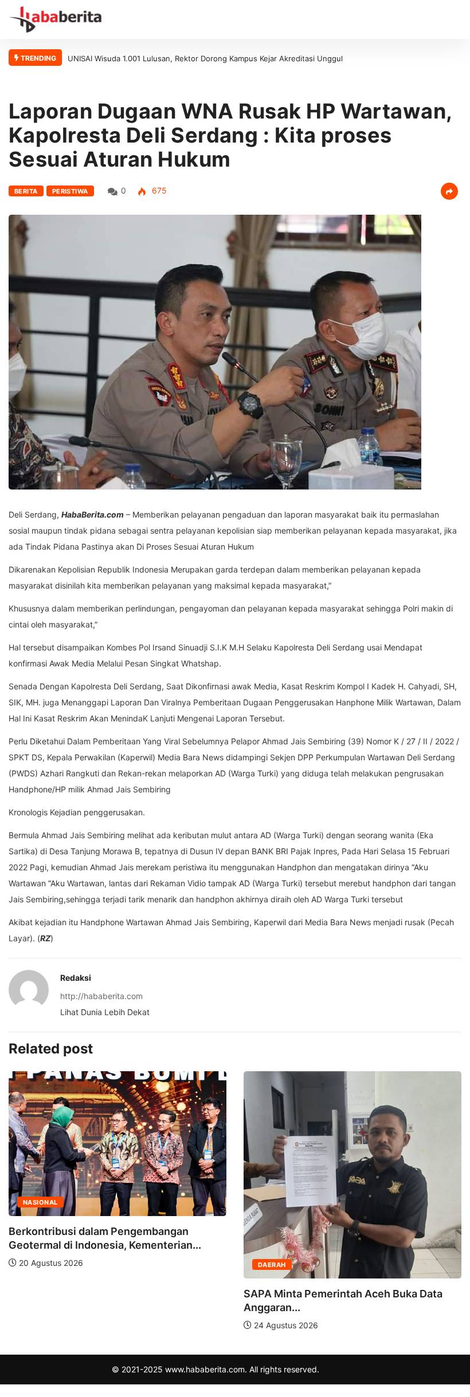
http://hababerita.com (101, 996)
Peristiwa (70, 191)
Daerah (272, 1265)
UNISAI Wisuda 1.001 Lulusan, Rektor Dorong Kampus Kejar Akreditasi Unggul (205, 58)
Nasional (40, 1202)
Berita (26, 191)
